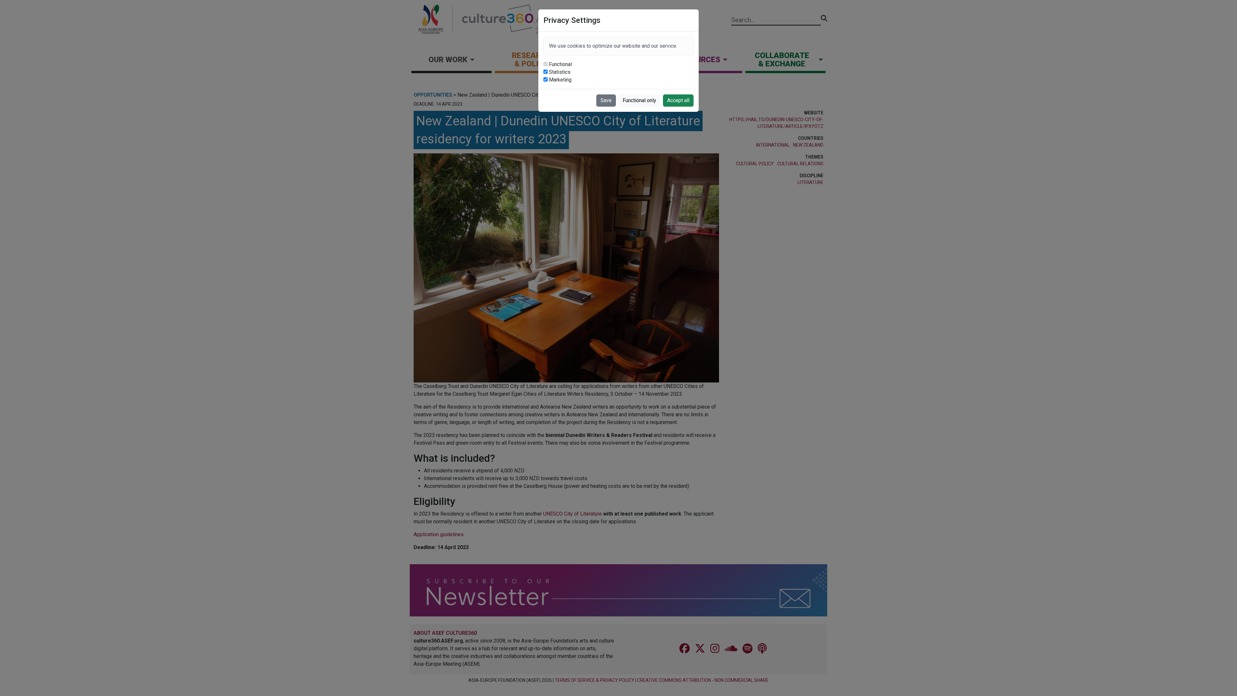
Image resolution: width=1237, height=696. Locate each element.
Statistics (560, 72)
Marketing (560, 80)
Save (606, 100)
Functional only (639, 100)
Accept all (678, 100)
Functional (560, 64)
